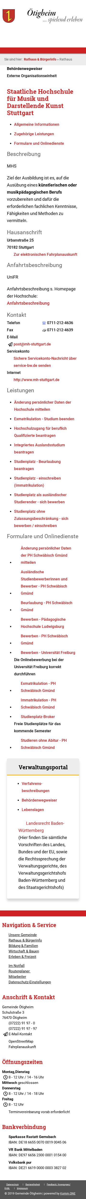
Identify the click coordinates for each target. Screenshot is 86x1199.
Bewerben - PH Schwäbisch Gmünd (44, 639)
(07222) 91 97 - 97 (23, 1028)
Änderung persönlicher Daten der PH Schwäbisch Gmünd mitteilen (46, 555)
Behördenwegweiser (39, 800)
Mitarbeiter (17, 977)
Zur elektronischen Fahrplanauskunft (45, 254)
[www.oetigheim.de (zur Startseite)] (43, 23)
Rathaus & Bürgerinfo (40, 59)
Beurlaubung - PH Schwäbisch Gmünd (46, 606)
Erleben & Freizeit (22, 957)
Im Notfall (17, 966)
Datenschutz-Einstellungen (30, 982)
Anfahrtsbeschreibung (28, 303)
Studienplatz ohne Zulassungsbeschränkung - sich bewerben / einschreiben (41, 518)
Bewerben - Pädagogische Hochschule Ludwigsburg (43, 623)
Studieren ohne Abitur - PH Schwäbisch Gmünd (44, 744)
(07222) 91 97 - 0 (22, 1023)
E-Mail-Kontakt (20, 1034)
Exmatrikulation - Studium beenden (44, 419)
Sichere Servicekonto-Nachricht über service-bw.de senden (45, 362)
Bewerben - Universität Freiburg (48, 652)
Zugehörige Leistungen (34, 134)
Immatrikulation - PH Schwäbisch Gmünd (38, 703)
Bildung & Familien (23, 946)
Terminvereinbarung (24, 1112)
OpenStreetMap (21, 1041)
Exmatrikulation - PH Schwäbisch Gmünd (38, 687)
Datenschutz (12, 1184)
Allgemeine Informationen (36, 124)
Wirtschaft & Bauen (24, 951)
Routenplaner (20, 971)
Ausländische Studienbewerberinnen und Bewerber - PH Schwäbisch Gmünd (44, 583)
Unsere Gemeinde (23, 935)
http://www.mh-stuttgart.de (36, 380)
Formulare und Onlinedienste (39, 143)
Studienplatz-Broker (38, 716)
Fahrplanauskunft (22, 1047)
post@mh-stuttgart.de (32, 344)
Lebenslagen (33, 809)
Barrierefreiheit (33, 1184)
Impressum (22, 1188)
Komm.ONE (67, 1193)
